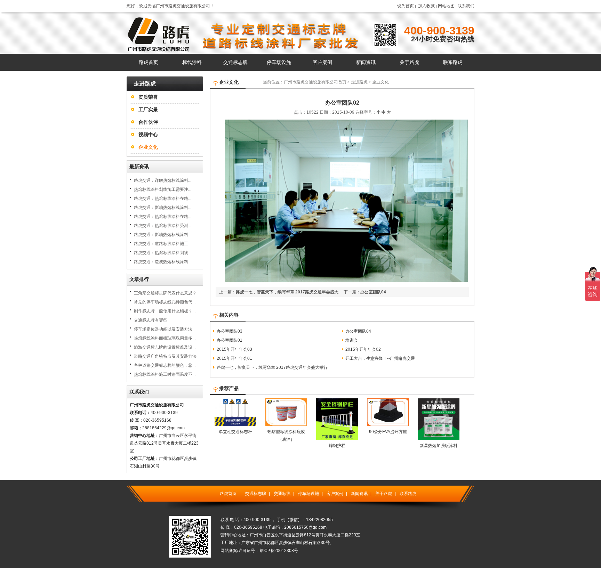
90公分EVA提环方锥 (388, 431)
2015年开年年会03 (234, 349)
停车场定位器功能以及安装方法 (163, 329)
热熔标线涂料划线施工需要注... (162, 189)
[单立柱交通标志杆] (235, 424)
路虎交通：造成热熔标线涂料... (162, 261)
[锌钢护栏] (337, 438)
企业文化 (148, 147)
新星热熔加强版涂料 (438, 445)
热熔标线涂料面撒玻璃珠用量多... (164, 338)
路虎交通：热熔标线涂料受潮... (162, 225)
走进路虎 (359, 82)
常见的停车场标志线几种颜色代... (164, 302)
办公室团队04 (373, 292)
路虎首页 (228, 493)
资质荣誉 (148, 97)
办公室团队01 (229, 340)
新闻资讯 (359, 493)
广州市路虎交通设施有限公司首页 (315, 82)
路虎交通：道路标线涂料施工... (162, 243)
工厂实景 (148, 109)
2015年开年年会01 (234, 358)
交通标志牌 (255, 493)
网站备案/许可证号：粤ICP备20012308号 (259, 550)
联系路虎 (408, 493)
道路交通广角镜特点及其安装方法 (165, 356)
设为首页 (405, 5)
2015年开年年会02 (363, 349)
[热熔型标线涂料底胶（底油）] (286, 424)
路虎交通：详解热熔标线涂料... (162, 180)
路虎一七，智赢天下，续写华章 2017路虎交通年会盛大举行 (272, 367)
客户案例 (335, 493)
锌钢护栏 (337, 445)
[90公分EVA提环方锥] (388, 424)
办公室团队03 (229, 331)
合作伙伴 (148, 122)
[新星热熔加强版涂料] (438, 438)
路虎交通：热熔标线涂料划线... (162, 252)
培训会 (351, 340)
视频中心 (148, 134)
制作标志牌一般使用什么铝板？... (164, 311)
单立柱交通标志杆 (235, 431)
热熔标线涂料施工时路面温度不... (164, 374)
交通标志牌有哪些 (150, 320)
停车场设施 (308, 493)
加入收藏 (426, 5)
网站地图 (446, 5)
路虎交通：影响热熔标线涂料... (162, 207)
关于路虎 (383, 493)
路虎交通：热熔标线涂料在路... (162, 198)
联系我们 (466, 5)
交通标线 (282, 493)
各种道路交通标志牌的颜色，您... (164, 365)
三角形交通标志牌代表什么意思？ (165, 293)
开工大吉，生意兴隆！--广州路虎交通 (380, 358)
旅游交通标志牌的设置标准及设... (164, 347)
